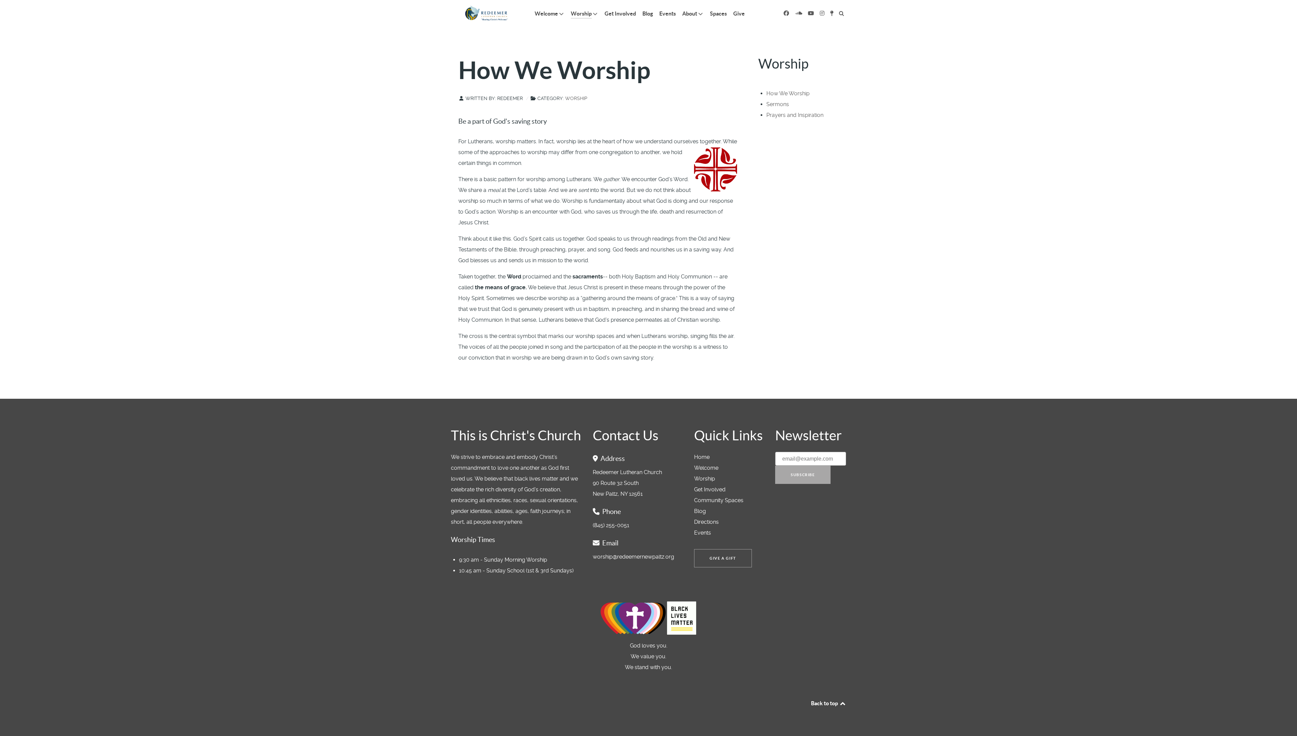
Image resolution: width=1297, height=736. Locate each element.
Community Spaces (718, 500)
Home (702, 457)
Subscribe (803, 475)
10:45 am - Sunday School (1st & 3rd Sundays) (516, 570)
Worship (576, 98)
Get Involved (710, 489)
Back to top (825, 703)
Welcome (706, 468)
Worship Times (473, 539)
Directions (706, 522)
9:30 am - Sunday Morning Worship (503, 560)
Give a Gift (723, 558)
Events (702, 533)
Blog (700, 511)
